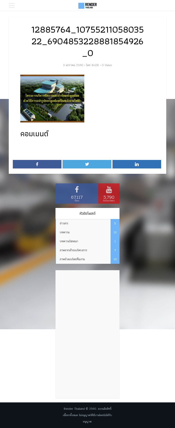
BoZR (95, 65)
